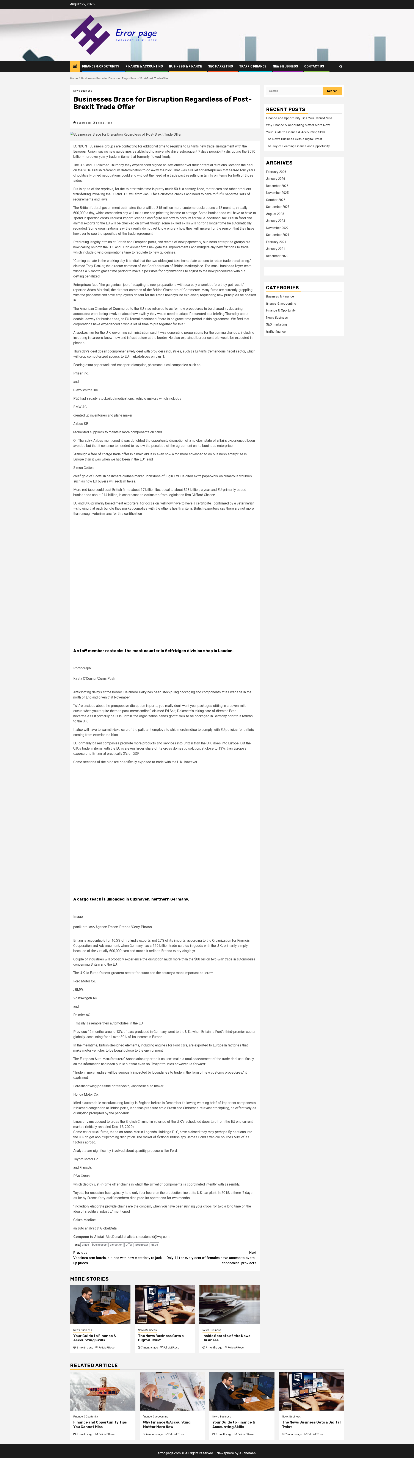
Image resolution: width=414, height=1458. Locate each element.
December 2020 (277, 256)
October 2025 (275, 200)
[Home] (75, 67)
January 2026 (275, 179)
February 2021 (276, 242)
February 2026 (276, 172)
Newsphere (225, 1453)
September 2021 (277, 235)
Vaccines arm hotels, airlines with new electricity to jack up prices (117, 1258)
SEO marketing (220, 66)
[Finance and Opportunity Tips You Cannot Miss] (102, 1391)
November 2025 (277, 193)
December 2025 (277, 186)
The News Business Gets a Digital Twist (294, 139)
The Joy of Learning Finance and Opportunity (298, 146)
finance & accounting (144, 66)
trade (154, 1244)
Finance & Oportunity (100, 66)
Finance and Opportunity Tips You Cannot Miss (299, 118)
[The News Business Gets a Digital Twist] (165, 1304)
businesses (99, 1244)
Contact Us (314, 66)
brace (85, 1244)
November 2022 (277, 228)
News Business (285, 66)
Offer (129, 1244)
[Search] (340, 66)
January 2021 (275, 249)
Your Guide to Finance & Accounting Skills (94, 1338)
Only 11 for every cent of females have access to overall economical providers (211, 1258)
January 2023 (275, 221)
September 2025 (277, 207)
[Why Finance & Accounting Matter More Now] (172, 1391)
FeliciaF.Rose (104, 122)
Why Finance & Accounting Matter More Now (298, 125)
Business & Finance (185, 66)
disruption (116, 1244)
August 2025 (275, 214)
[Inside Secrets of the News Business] (229, 1304)
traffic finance (253, 66)
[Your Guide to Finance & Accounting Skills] (100, 1304)
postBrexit (141, 1244)
